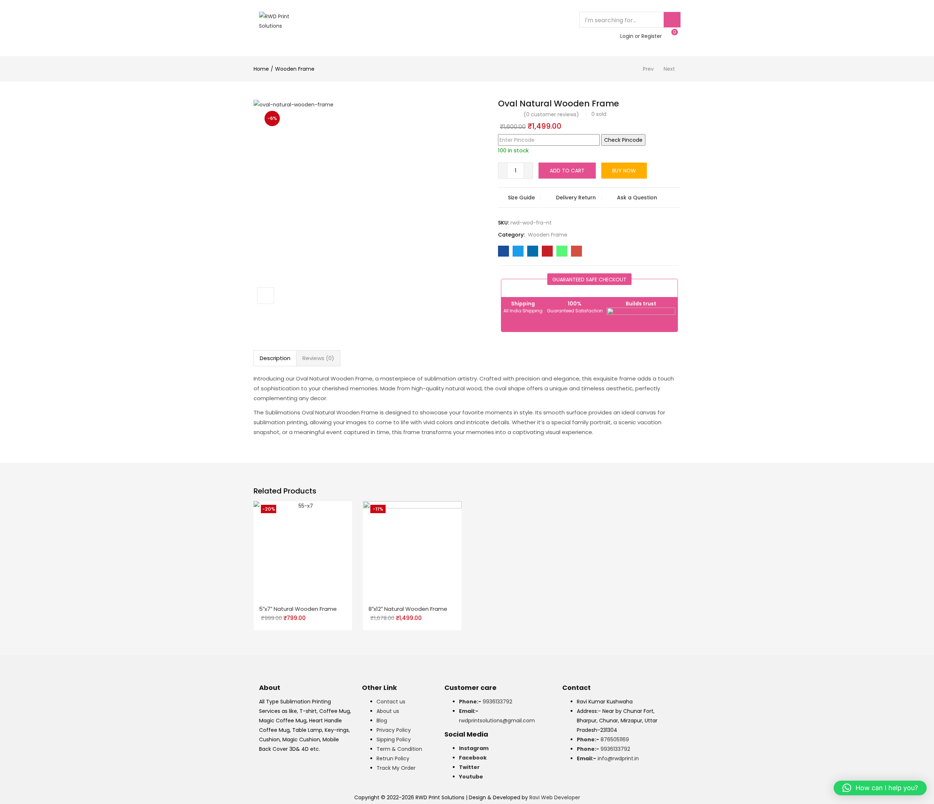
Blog (382, 720)
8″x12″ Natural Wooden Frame (407, 609)
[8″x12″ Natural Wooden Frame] (412, 550)
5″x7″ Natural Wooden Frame (298, 609)
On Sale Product (490, 19)
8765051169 (603, 739)
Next (669, 69)
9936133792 (485, 701)
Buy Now (624, 170)
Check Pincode (623, 140)
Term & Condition (399, 749)
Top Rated (371, 19)
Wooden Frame (294, 69)
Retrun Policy (393, 758)
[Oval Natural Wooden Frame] (503, 251)
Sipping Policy (394, 739)
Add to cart (567, 170)
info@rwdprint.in (608, 758)
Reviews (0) (318, 358)
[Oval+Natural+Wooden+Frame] (518, 251)
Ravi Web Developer (554, 797)
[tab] (275, 358)
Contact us (391, 701)
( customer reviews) (551, 114)
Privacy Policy (394, 730)
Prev (648, 69)
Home (337, 19)
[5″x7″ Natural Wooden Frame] (303, 550)
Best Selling (413, 19)
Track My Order (396, 768)
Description (275, 358)
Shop (448, 19)
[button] (672, 36)
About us (388, 711)
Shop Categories (360, 36)
